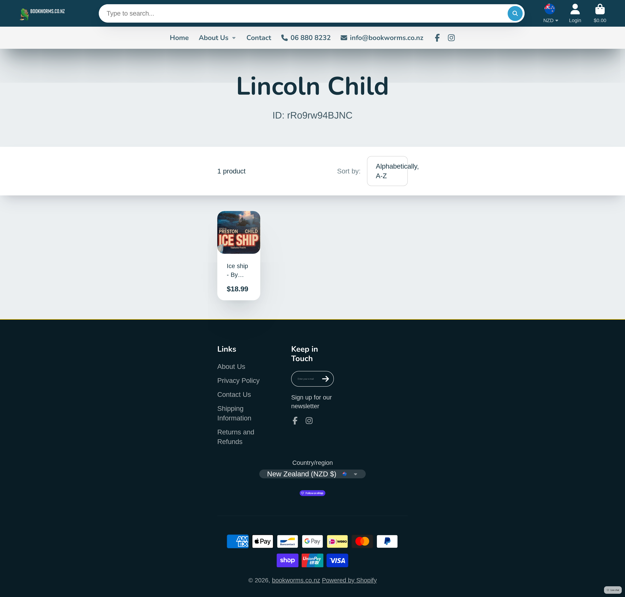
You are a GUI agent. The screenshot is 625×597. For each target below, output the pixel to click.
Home (179, 37)
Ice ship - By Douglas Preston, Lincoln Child (238, 255)
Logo (43, 13)
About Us (214, 37)
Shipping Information (234, 413)
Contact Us (234, 394)
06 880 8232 (311, 37)
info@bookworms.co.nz (386, 37)
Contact (258, 37)
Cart (600, 13)
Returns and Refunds (235, 436)
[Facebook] (437, 38)
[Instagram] (451, 38)
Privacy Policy (238, 380)
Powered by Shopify (349, 580)
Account (575, 13)
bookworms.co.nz (296, 580)
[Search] (515, 13)
